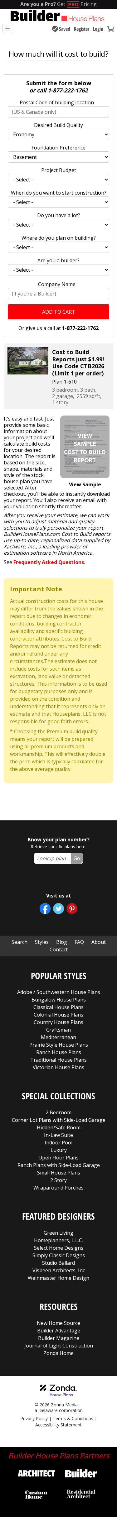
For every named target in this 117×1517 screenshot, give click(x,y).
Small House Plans (58, 1172)
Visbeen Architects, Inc (58, 1270)
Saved (64, 28)
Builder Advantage (58, 1330)
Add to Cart (58, 311)
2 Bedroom (58, 1112)
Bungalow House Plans (59, 999)
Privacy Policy (34, 1418)
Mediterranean (58, 1037)
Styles (42, 942)
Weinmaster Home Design (58, 1277)
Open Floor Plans (58, 1157)
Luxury (59, 1150)
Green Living (58, 1232)
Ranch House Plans (58, 1052)
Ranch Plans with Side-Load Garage (58, 1165)
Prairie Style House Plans (58, 1044)
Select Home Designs (58, 1247)
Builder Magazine (58, 1338)
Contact (59, 949)
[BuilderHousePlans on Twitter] (58, 908)
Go (77, 858)
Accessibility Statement (58, 1425)
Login (98, 28)
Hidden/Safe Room (58, 1127)
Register (81, 28)
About (98, 942)
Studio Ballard (58, 1262)
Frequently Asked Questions (48, 562)
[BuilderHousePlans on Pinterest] (72, 908)
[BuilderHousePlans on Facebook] (45, 908)
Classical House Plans (58, 1007)
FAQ (79, 942)
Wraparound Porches (58, 1187)
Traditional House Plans (58, 1059)
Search (19, 942)
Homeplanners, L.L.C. (58, 1240)
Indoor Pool (58, 1142)
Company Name (57, 284)
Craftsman (58, 1029)
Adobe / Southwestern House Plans (58, 992)
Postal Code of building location (57, 102)
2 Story (58, 1180)
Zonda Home (58, 1353)
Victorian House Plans (58, 1067)
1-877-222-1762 (68, 90)
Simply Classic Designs (58, 1255)
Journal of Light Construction (58, 1345)
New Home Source (58, 1323)
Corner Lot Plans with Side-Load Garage (58, 1120)
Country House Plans (58, 1022)
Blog (61, 942)
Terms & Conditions (73, 1418)
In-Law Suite (58, 1135)
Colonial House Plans (58, 1014)
